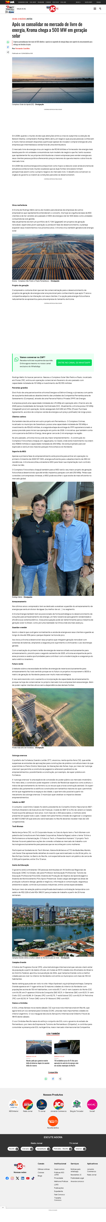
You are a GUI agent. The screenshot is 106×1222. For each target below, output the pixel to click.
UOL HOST (33, 2)
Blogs (40, 1176)
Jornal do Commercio (91, 1170)
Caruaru (27, 1149)
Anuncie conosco (77, 1181)
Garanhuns (43, 1149)
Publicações (59, 1188)
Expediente (58, 1191)
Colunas (41, 1172)
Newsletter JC (76, 1175)
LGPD (56, 1185)
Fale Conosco (59, 1194)
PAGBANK (41, 2)
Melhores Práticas (61, 1181)
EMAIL (99, 2)
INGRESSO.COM (23, 2)
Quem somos (59, 1169)
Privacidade (58, 1178)
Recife (13, 1149)
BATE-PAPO (88, 2)
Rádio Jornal (91, 1175)
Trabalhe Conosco (57, 1199)
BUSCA (78, 2)
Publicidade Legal (77, 1178)
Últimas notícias (44, 1169)
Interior (80, 1149)
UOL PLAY (55, 2)
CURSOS (48, 2)
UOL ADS (63, 2)
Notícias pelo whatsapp (76, 1170)
